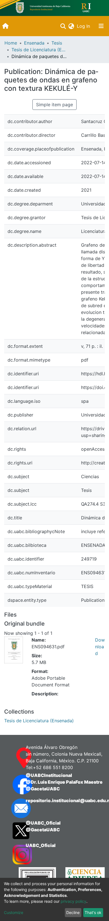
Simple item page (54, 104)
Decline (73, 912)
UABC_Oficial (41, 845)
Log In (84, 26)
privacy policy (73, 901)
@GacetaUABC (43, 789)
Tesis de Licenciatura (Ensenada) (39, 49)
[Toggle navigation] (101, 26)
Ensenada (34, 43)
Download (100, 646)
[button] (71, 26)
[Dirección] (14, 758)
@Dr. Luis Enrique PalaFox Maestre (64, 782)
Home (10, 43)
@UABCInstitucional (49, 775)
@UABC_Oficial (43, 823)
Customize (13, 912)
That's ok (93, 912)
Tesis (56, 43)
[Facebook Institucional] (14, 784)
